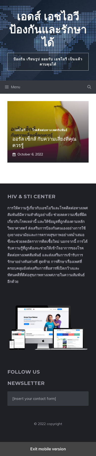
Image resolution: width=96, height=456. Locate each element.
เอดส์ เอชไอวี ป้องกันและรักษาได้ (48, 29)
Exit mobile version (48, 448)
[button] (89, 87)
